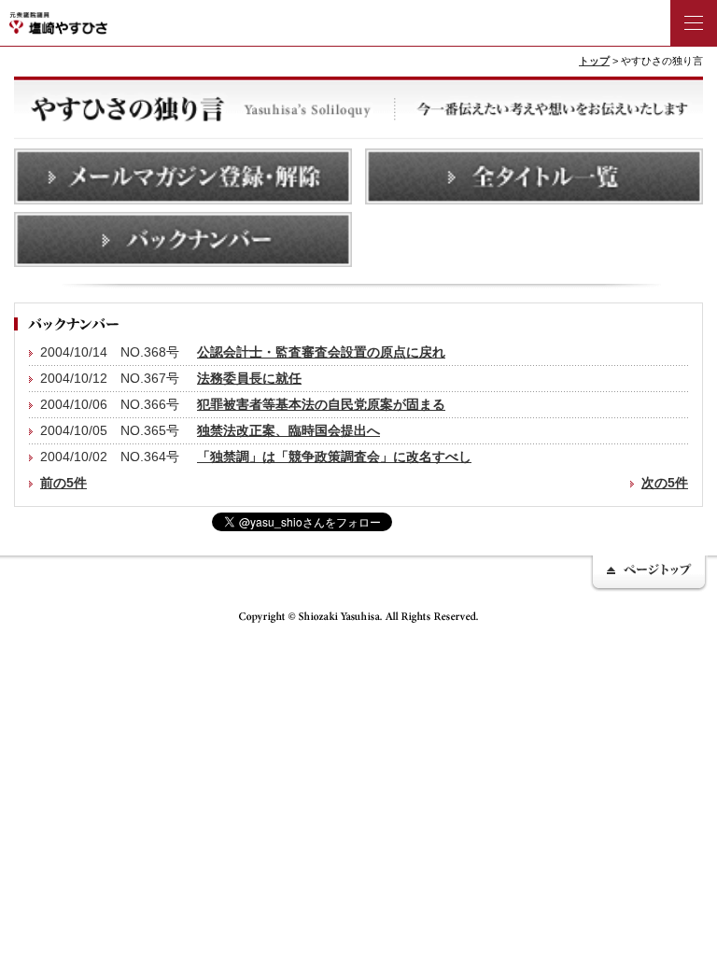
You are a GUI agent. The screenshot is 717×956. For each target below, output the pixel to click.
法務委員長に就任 (249, 378)
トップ (594, 60)
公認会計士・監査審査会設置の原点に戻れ (321, 351)
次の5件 (664, 482)
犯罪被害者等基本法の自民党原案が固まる (321, 404)
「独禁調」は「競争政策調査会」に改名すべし (334, 456)
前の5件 (63, 482)
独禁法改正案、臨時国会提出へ (288, 430)
